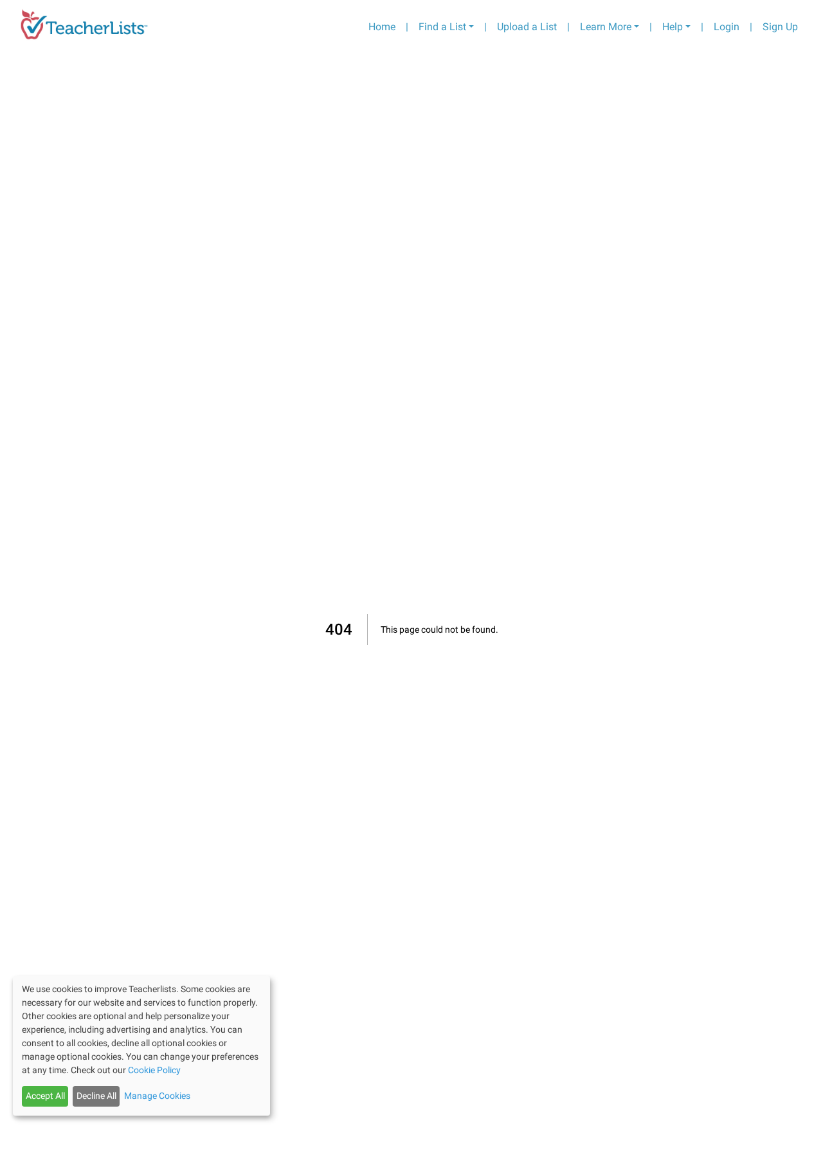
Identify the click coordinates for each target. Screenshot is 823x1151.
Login (726, 27)
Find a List (442, 27)
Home (381, 27)
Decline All (96, 1096)
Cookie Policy (154, 1070)
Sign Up (780, 27)
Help (672, 27)
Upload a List (527, 27)
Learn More (605, 27)
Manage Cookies (157, 1096)
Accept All (45, 1096)
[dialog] (141, 1046)
